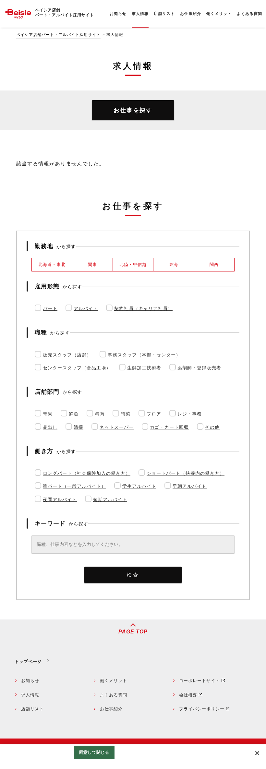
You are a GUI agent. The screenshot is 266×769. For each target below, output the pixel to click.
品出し (50, 427)
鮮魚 (74, 413)
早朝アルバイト (190, 486)
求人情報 (30, 694)
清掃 (78, 427)
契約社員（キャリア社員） (143, 308)
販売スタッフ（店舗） (67, 354)
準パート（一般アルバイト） (74, 486)
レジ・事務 (189, 413)
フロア (154, 413)
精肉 (99, 413)
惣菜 (125, 413)
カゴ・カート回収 (169, 427)
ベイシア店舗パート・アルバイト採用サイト (58, 34)
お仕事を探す (133, 110)
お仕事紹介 (111, 708)
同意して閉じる (94, 752)
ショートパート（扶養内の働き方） (185, 473)
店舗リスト (32, 708)
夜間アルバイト (60, 499)
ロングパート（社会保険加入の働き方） (86, 473)
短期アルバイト (110, 499)
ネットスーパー (117, 427)
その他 (212, 427)
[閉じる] (257, 753)
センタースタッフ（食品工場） (77, 367)
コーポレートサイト (199, 680)
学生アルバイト (139, 486)
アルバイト (86, 308)
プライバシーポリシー (201, 708)
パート (50, 308)
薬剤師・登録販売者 (199, 367)
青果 (48, 413)
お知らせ (30, 680)
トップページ (28, 661)
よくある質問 (113, 694)
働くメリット (113, 680)
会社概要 (188, 694)
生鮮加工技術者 (144, 367)
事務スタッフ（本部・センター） (144, 354)
